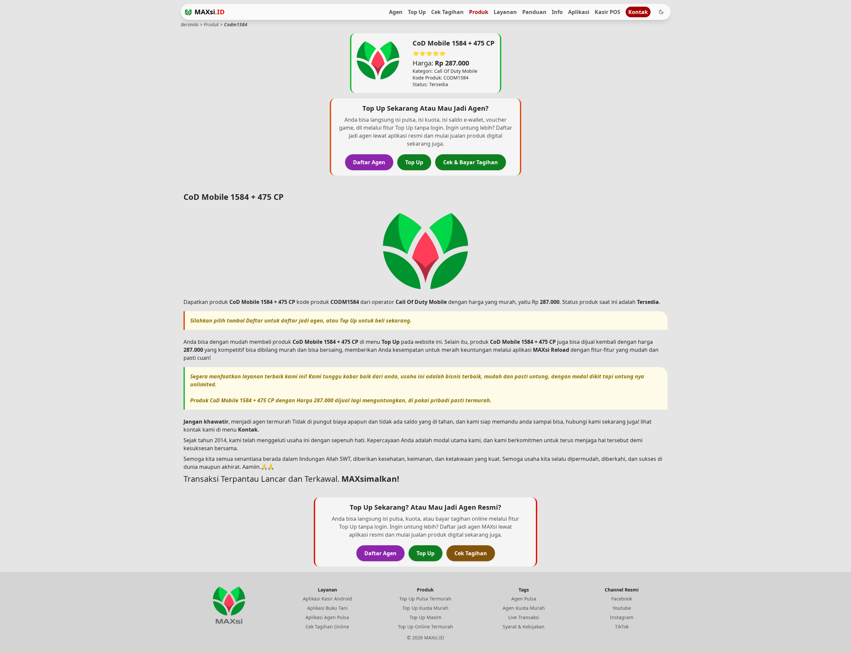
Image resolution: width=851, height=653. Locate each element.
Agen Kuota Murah (524, 608)
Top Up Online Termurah (425, 626)
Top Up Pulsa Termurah (425, 598)
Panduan (534, 12)
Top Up (417, 12)
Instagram (621, 617)
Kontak (638, 12)
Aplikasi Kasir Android (327, 598)
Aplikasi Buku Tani (327, 608)
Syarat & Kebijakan (524, 626)
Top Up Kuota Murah (425, 608)
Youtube (622, 608)
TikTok (622, 626)
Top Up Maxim (425, 617)
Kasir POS (607, 12)
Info (557, 12)
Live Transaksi (523, 617)
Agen (396, 12)
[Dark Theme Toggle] (661, 12)
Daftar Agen (369, 162)
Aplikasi (578, 12)
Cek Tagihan (447, 12)
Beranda (189, 24)
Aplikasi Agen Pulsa (327, 617)
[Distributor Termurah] (188, 12)
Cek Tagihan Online (327, 626)
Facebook (621, 598)
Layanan (505, 12)
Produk (478, 12)
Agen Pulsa (523, 598)
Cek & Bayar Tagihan (470, 162)
